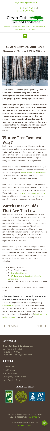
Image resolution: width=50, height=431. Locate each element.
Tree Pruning (26, 26)
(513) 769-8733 (13, 352)
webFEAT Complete (25, 425)
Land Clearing (31, 29)
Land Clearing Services (13, 380)
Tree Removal (9, 366)
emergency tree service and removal (32, 193)
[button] (25, 36)
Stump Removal (10, 373)
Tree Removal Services (12, 26)
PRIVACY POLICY (33, 417)
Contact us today (9, 305)
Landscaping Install (38, 26)
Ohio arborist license (19, 273)
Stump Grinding (20, 29)
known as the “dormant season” (34, 173)
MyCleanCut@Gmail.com (20, 355)
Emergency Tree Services (14, 377)
